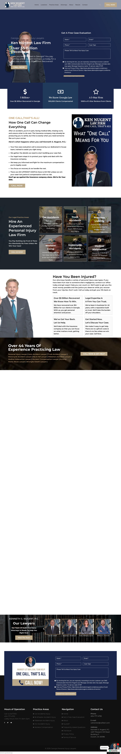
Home (37, 5)
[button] (92, 150)
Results (77, 5)
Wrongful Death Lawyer (36, 362)
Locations (44, 5)
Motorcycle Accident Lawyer (19, 357)
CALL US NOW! (17, 252)
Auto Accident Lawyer (37, 354)
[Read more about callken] (14, 5)
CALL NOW (110, 5)
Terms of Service (69, 737)
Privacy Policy (68, 734)
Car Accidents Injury (42, 714)
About (71, 5)
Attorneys (64, 5)
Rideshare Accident (56, 357)
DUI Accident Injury (42, 724)
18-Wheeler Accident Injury (45, 717)
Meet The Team (24, 638)
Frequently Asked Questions (74, 727)
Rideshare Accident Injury (44, 721)
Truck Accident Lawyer (57, 354)
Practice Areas (54, 5)
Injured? (66, 724)
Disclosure (67, 731)
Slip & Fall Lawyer (40, 357)
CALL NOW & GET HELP (94, 354)
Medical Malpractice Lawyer (19, 359)
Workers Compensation (43, 727)
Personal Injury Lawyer (17, 354)
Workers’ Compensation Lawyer (45, 359)
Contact (85, 5)
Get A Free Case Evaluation (73, 717)
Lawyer (67, 357)
